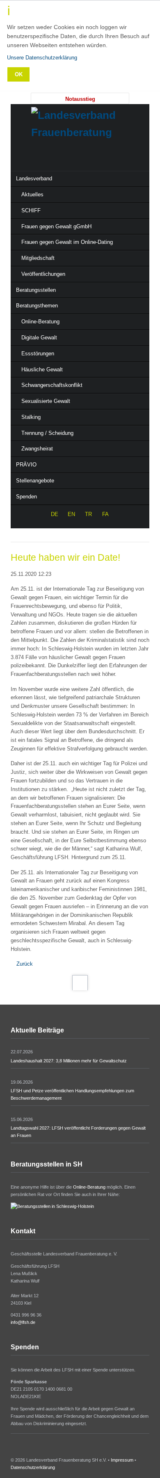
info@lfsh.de (23, 1322)
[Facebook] (79, 155)
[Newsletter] (113, 155)
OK (19, 74)
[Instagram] (97, 155)
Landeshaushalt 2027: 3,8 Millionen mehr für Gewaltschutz (69, 1060)
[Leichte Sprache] (46, 155)
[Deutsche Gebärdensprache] (63, 155)
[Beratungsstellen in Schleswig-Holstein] (52, 1206)
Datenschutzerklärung (33, 1467)
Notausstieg (80, 99)
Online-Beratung (89, 1187)
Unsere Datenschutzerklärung (42, 58)
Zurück (24, 964)
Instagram (24, 1448)
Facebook (14, 1448)
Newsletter (35, 1448)
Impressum (122, 1460)
